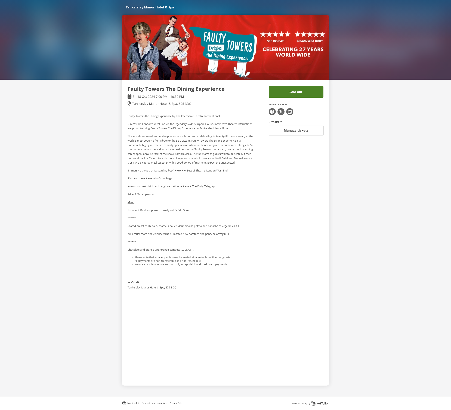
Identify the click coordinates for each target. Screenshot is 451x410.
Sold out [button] (295, 92)
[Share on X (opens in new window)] (281, 111)
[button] (154, 403)
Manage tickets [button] (296, 130)
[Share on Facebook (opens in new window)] (272, 111)
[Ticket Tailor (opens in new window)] (320, 403)
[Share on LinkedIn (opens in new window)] (289, 111)
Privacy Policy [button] (176, 403)
